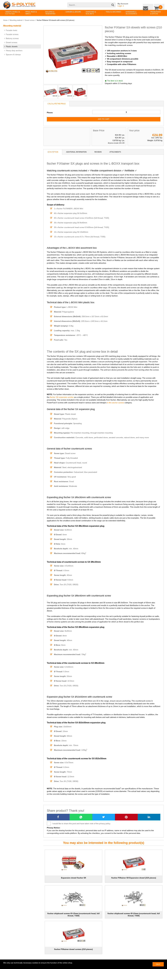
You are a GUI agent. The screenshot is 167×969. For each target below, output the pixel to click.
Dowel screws (30, 20)
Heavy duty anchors (14, 50)
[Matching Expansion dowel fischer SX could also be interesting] (73, 862)
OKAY (158, 964)
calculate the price (56, 104)
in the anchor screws (115, 403)
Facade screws (12, 34)
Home (5, 20)
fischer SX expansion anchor (62, 397)
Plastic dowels (11, 46)
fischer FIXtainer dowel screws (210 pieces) (73, 949)
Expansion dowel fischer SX (73, 878)
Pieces (50, 113)
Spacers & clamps (13, 54)
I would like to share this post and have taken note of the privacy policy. (81, 823)
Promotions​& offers (151, 13)
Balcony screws (12, 38)
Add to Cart (103, 119)
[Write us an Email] (150, 6)
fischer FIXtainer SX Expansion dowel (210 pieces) (133, 878)
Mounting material (16, 20)
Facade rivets (11, 30)
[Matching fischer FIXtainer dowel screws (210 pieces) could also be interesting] (73, 934)
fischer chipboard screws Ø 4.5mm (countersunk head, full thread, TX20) (73, 914)
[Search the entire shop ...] (113, 6)
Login (121, 6)
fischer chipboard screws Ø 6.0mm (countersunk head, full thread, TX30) (134, 914)
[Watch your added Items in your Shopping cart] (159, 6)
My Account (123, 4)
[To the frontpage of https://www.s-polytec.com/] (19, 5)
